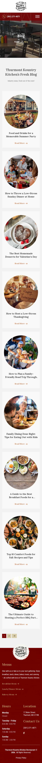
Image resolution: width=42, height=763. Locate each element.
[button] (37, 16)
